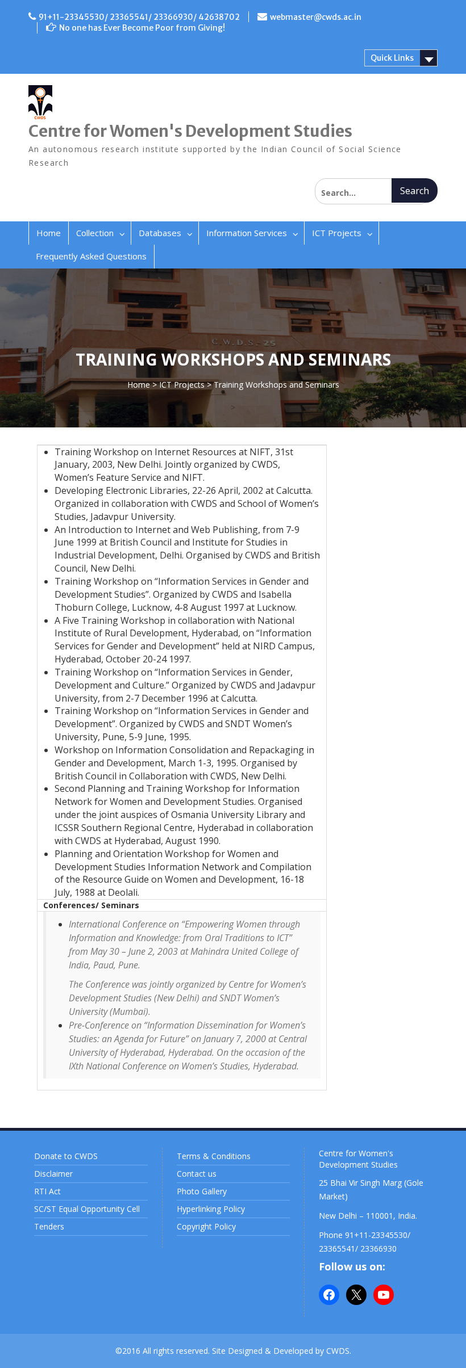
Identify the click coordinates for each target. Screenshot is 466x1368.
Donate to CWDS (66, 1156)
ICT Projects (336, 232)
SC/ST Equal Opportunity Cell (87, 1208)
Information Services (246, 232)
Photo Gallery (202, 1191)
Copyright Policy (206, 1226)
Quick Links (392, 58)
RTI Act (47, 1191)
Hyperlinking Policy (211, 1208)
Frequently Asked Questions (91, 256)
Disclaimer (53, 1173)
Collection (95, 232)
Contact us (197, 1173)
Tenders (49, 1226)
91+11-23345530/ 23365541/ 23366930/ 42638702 (139, 17)
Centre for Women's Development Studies (190, 131)
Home (48, 232)
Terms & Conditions (214, 1156)
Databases (160, 232)
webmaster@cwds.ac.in (315, 17)
